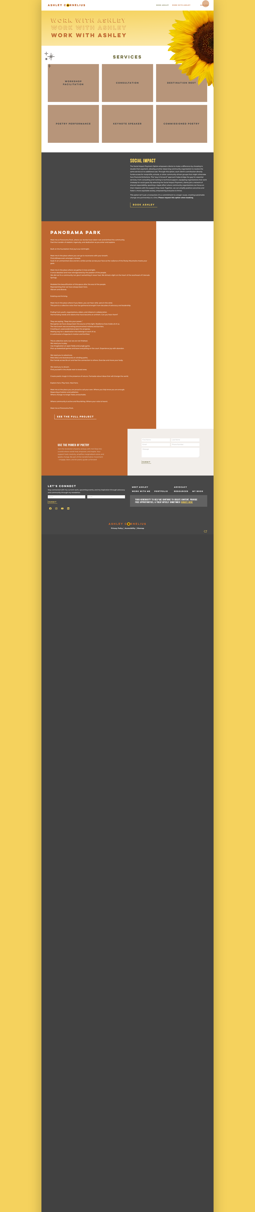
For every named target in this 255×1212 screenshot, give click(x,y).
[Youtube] (62, 508)
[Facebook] (50, 508)
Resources (181, 491)
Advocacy (180, 487)
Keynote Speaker (127, 124)
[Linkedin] (68, 508)
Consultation (127, 83)
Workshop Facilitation (73, 83)
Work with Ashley (181, 5)
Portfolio (161, 491)
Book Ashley (162, 5)
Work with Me (141, 491)
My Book (197, 491)
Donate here (187, 502)
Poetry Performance (73, 124)
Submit (53, 502)
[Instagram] (56, 508)
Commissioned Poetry (182, 124)
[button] (67, 5)
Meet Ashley (140, 487)
